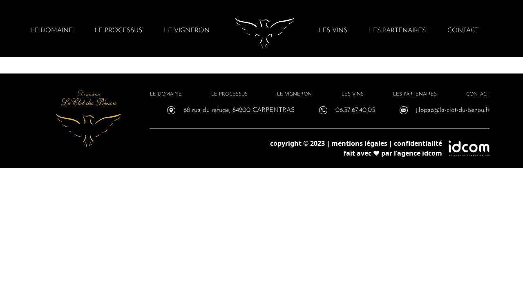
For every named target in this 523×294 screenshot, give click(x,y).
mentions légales (359, 143)
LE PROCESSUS (118, 30)
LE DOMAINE (51, 30)
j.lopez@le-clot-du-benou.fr (452, 110)
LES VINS (332, 30)
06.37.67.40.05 (355, 110)
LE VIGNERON (187, 30)
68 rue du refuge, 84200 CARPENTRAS (239, 110)
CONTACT (463, 30)
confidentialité (418, 143)
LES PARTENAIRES (397, 30)
